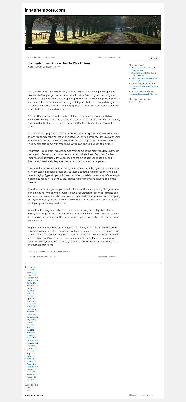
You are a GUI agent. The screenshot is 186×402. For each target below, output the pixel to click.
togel (30, 47)
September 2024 (32, 285)
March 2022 (31, 358)
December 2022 (32, 340)
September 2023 (32, 317)
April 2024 (31, 298)
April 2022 (31, 356)
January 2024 (31, 306)
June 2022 (30, 351)
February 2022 (32, 361)
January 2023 (31, 338)
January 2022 (31, 364)
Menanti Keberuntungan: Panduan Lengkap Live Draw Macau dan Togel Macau (145, 86)
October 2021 (31, 371)
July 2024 (30, 290)
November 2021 (32, 369)
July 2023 (30, 322)
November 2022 (32, 343)
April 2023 (31, 330)
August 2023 (31, 319)
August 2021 (31, 377)
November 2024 (32, 280)
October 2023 (31, 314)
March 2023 (31, 332)
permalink (66, 251)
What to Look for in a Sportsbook (41, 57)
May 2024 (30, 296)
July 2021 (30, 379)
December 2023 (32, 309)
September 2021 (32, 374)
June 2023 (30, 324)
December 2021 (32, 366)
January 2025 (31, 275)
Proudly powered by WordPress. (143, 395)
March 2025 (31, 270)
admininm (56, 66)
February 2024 (32, 304)
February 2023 (32, 335)
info (48, 251)
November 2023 (32, 311)
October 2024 (31, 283)
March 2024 (31, 301)
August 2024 (31, 288)
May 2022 (30, 353)
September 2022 (32, 348)
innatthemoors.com (45, 10)
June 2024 (30, 293)
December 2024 (32, 277)
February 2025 (32, 272)
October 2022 (31, 345)
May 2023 (30, 327)
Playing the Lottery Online (109, 57)
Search (154, 58)
